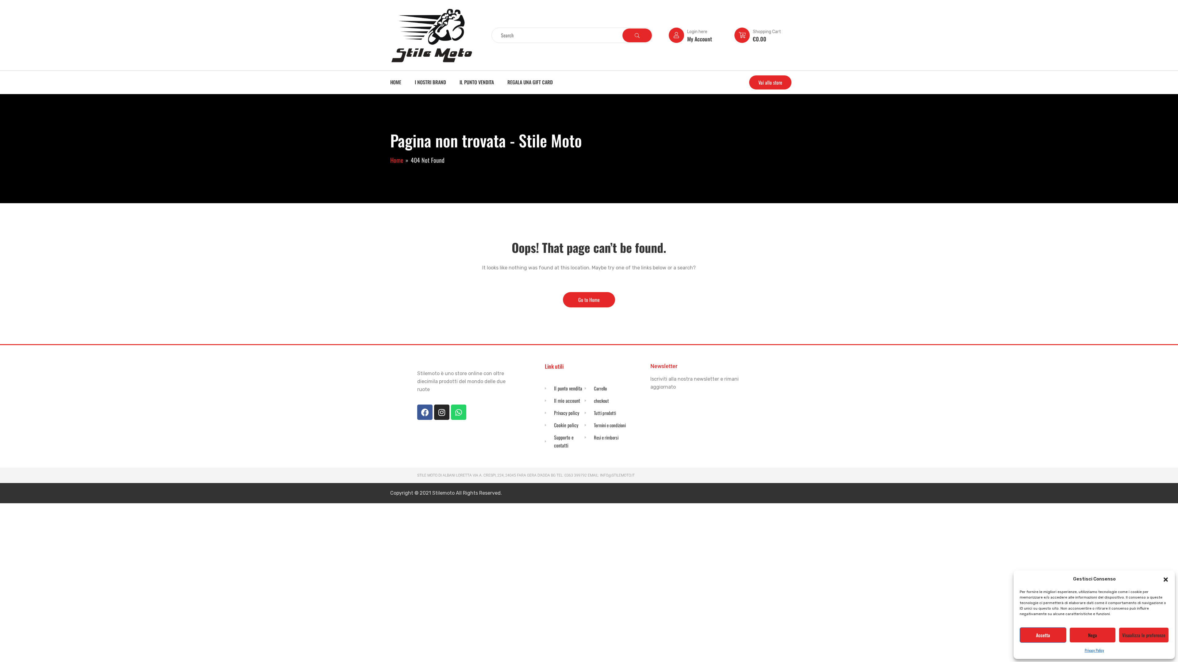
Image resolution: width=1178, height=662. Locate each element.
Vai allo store (770, 82)
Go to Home (589, 299)
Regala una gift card (530, 82)
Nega (1092, 635)
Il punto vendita (477, 82)
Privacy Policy (1094, 650)
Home (395, 82)
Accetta (1043, 635)
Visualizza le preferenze (1143, 635)
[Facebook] (425, 412)
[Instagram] (441, 412)
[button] (1166, 579)
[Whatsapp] (458, 412)
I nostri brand (430, 82)
